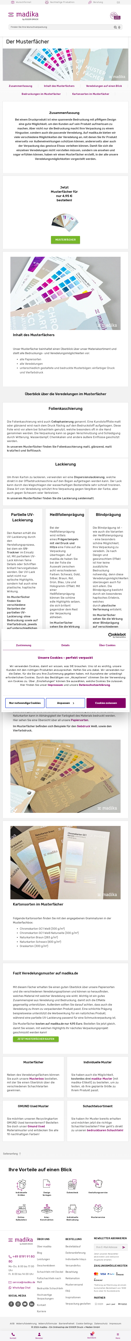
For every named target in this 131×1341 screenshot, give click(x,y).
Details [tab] (65, 645)
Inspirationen (73, 1297)
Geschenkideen (46, 1265)
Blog (39, 1252)
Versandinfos (73, 1265)
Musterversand (74, 1284)
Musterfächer (65, 239)
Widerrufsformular (47, 1323)
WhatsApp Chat (21, 1287)
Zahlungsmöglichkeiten (111, 1272)
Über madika (44, 1246)
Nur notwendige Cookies (25, 703)
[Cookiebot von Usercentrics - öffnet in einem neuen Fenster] (111, 635)
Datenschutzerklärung (94, 685)
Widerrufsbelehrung (26, 1323)
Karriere (41, 1311)
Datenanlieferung (76, 1252)
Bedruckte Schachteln (50, 1288)
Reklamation (73, 1278)
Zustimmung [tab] (23, 645)
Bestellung (74, 1239)
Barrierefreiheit (66, 1323)
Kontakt (41, 1305)
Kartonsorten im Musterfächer (90, 94)
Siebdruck (83, 726)
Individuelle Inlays (76, 1259)
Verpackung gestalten (78, 1303)
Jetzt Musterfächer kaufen (35, 1039)
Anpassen (63, 703)
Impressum (55, 685)
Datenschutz (101, 1323)
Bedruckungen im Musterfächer (41, 94)
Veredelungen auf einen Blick (104, 86)
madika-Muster (101, 1078)
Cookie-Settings (84, 1323)
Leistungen (43, 1259)
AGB (12, 1323)
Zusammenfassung (20, 86)
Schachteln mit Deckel (50, 1272)
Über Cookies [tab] (107, 645)
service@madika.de (23, 1282)
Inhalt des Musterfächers (59, 86)
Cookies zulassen (106, 703)
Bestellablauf (73, 1246)
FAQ (68, 1291)
